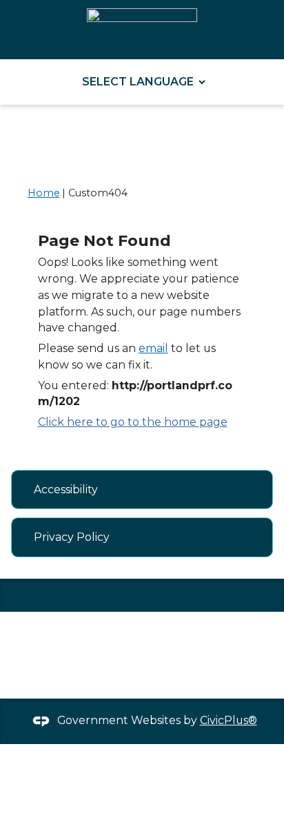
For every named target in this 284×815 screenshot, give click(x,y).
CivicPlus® (228, 720)
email (153, 348)
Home (44, 193)
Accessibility (66, 489)
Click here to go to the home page (132, 422)
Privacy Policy (72, 537)
